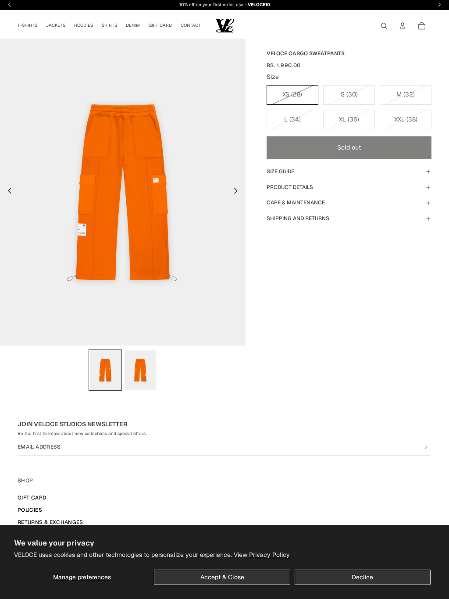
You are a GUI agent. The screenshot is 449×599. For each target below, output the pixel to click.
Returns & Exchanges (50, 522)
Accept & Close (222, 577)
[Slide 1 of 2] (105, 370)
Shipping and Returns (298, 218)
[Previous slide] (7, 192)
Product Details (290, 187)
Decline (362, 577)
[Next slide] (238, 192)
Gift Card (32, 497)
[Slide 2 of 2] (140, 370)
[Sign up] (424, 447)
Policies (30, 509)
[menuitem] (27, 26)
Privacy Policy (269, 555)
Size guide (280, 171)
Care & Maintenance (296, 202)
